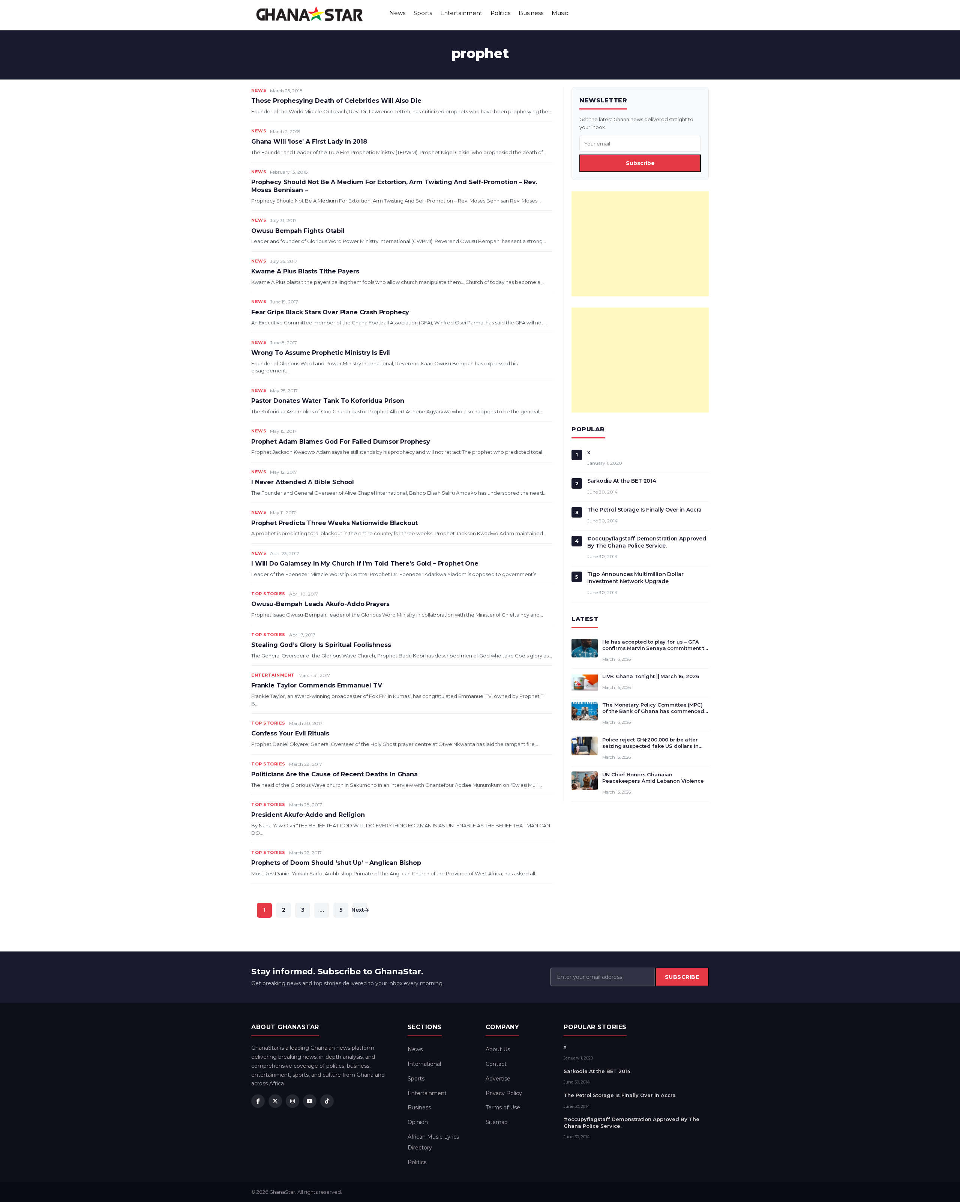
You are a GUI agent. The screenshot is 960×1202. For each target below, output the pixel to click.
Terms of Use (503, 1107)
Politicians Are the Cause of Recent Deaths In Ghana (334, 774)
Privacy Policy (504, 1093)
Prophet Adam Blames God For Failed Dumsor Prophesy (340, 441)
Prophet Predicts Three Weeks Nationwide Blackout (334, 523)
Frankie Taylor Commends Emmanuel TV (316, 685)
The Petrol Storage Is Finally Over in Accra (644, 509)
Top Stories (268, 593)
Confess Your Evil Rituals (290, 733)
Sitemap (497, 1122)
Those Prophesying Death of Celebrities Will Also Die (336, 100)
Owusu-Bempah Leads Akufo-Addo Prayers (320, 604)
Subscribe (640, 163)
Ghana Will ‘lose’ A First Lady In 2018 (309, 141)
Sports (423, 13)
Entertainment (461, 13)
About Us (498, 1049)
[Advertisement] (640, 243)
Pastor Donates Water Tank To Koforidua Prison (327, 400)
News (397, 13)
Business (531, 13)
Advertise (498, 1078)
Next (358, 909)
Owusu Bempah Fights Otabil (298, 230)
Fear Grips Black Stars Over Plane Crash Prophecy (330, 312)
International (424, 1064)
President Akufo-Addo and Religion (308, 814)
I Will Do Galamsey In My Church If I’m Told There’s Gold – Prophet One (364, 563)
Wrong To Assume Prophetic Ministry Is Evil (320, 352)
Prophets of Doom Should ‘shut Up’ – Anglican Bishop (336, 862)
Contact (496, 1064)
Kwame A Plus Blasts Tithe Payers (305, 271)
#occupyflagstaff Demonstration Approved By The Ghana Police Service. (646, 542)
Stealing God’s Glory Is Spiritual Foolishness (321, 644)
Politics (500, 13)
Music (560, 13)
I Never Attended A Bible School (302, 482)
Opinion (418, 1122)
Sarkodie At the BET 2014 (621, 480)
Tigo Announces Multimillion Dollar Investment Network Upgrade (635, 578)
